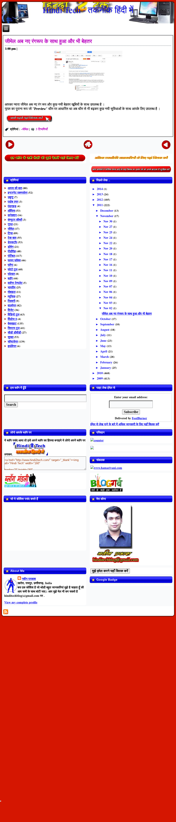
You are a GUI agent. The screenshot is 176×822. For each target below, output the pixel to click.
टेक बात (12, 237)
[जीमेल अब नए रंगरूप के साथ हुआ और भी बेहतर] (29, 122)
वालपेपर (12, 305)
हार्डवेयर (12, 346)
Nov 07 (108, 286)
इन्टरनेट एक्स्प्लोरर (17, 192)
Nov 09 (108, 281)
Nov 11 (108, 270)
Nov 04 (108, 297)
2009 (100, 378)
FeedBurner (139, 418)
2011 (100, 205)
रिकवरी (11, 300)
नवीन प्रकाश (29, 578)
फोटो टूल (12, 269)
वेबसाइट (12, 323)
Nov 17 (108, 259)
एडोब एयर (13, 201)
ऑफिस (11, 210)
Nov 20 (108, 248)
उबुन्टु (11, 197)
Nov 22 (108, 243)
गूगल (10, 224)
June (103, 340)
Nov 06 (108, 291)
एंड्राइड (12, 206)
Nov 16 (108, 264)
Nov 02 (108, 308)
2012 (100, 199)
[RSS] (5, 611)
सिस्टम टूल (14, 328)
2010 (100, 373)
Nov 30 (108, 221)
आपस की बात (15, 188)
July (103, 335)
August (105, 329)
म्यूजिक (11, 296)
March (105, 356)
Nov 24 (108, 237)
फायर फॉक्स (14, 260)
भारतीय (11, 287)
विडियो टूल (13, 314)
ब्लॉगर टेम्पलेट (15, 282)
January (106, 367)
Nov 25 (108, 232)
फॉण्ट (10, 264)
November (107, 216)
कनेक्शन (12, 215)
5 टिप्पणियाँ (42, 129)
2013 (100, 194)
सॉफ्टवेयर (13, 341)
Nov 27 (108, 226)
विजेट (11, 310)
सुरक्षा (11, 337)
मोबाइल (11, 291)
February (106, 362)
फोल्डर (11, 273)
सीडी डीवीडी (14, 332)
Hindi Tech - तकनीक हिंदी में (88, 9)
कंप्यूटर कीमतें (15, 219)
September (107, 324)
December (107, 210)
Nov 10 (108, 275)
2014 (100, 189)
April (104, 351)
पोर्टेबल (11, 255)
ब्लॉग (10, 278)
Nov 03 (108, 302)
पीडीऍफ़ (12, 251)
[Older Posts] (166, 144)
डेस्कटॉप (12, 242)
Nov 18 (108, 254)
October (106, 319)
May (103, 346)
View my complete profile (20, 602)
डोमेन (11, 246)
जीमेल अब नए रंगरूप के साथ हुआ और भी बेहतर (48, 41)
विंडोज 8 (12, 319)
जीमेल (25, 129)
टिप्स (10, 233)
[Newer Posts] (10, 144)
